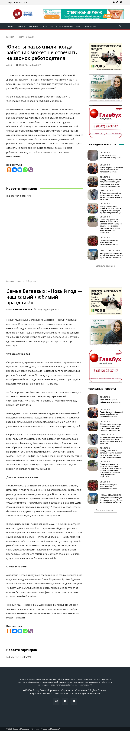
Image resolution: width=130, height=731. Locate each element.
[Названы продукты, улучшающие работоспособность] (93, 241)
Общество (31, 37)
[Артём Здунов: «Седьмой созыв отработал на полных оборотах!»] (93, 168)
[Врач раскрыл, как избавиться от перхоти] (93, 155)
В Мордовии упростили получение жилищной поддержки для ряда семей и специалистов (110, 182)
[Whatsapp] (25, 169)
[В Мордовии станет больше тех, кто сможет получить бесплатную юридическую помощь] (93, 208)
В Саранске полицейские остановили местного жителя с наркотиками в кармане (111, 196)
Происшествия (107, 190)
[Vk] (113, 2)
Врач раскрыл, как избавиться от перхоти (110, 156)
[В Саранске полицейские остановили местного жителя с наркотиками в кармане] (93, 194)
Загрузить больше (104, 266)
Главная (10, 37)
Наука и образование (110, 251)
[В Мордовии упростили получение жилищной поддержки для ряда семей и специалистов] (93, 181)
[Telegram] (117, 2)
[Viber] (30, 169)
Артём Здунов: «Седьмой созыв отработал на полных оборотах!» (111, 169)
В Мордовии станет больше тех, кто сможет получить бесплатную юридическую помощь (111, 209)
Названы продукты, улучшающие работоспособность (109, 242)
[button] (120, 26)
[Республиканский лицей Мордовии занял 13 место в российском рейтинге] (93, 254)
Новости (20, 37)
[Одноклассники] (121, 2)
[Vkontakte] (14, 169)
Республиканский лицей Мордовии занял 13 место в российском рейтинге (112, 255)
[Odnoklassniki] (9, 169)
